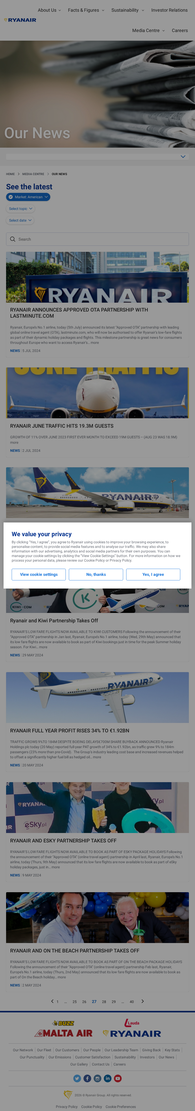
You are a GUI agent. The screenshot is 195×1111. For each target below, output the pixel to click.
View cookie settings (39, 574)
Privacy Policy (120, 560)
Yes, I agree (153, 574)
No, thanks (96, 574)
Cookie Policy (94, 560)
